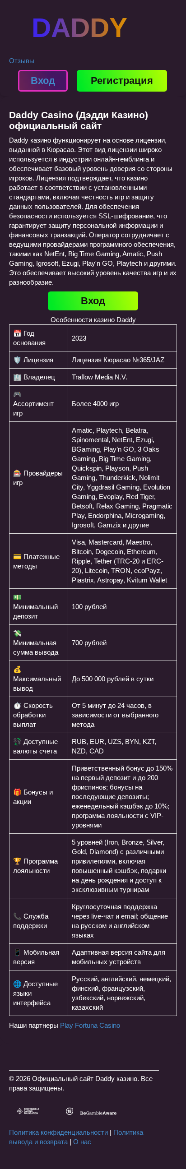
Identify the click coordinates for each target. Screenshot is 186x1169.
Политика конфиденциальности (58, 1132)
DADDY (79, 28)
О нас (82, 1142)
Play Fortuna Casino (90, 1025)
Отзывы (21, 61)
